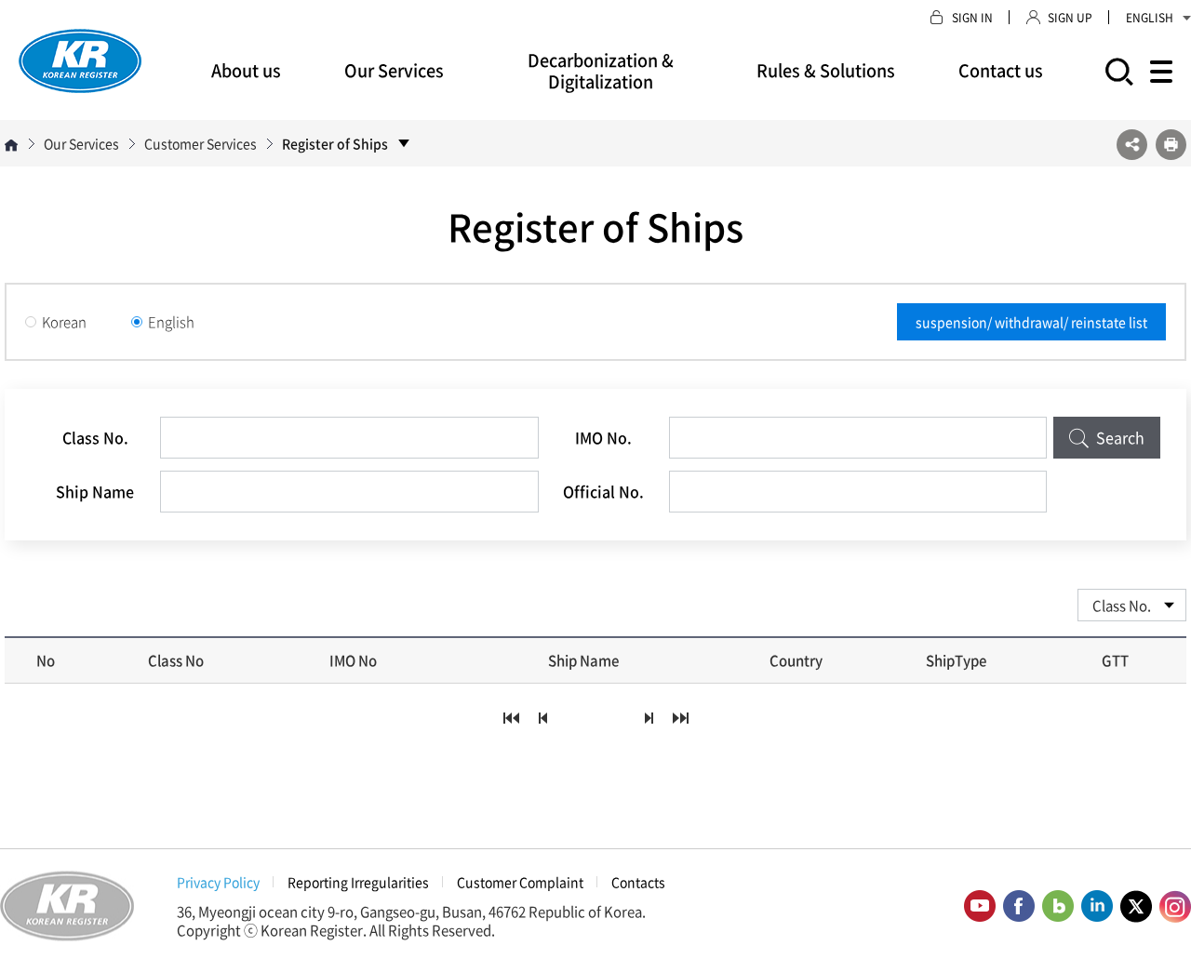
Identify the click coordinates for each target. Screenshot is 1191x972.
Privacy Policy (218, 881)
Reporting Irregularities (358, 881)
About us (246, 70)
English (171, 322)
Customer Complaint (520, 881)
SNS (1132, 144)
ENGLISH (1149, 17)
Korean (64, 322)
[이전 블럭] (542, 718)
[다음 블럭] (648, 718)
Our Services (394, 70)
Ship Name (95, 491)
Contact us (1000, 70)
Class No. (95, 437)
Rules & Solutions (825, 70)
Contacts (638, 881)
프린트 (1171, 144)
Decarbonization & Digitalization (601, 70)
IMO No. (603, 437)
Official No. (603, 491)
